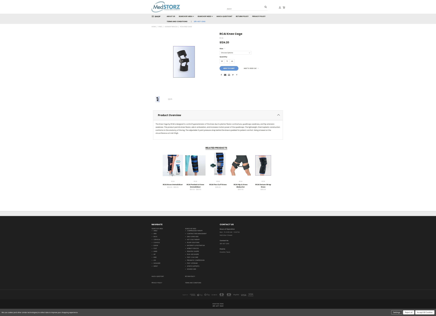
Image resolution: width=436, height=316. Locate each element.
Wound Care (191, 269)
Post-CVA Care (192, 257)
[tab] (218, 115)
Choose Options (172, 167)
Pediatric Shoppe (193, 251)
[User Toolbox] (280, 7)
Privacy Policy (258, 16)
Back (155, 237)
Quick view (172, 163)
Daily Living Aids (192, 237)
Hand (155, 251)
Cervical (157, 239)
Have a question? (224, 16)
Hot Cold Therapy (193, 239)
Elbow (156, 245)
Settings (396, 312)
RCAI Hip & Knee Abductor (241, 185)
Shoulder (157, 263)
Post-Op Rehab (192, 263)
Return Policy (242, 16)
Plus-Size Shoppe (193, 254)
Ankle (155, 231)
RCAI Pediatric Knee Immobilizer (195, 185)
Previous (430, 307)
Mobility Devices (193, 248)
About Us (171, 16)
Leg (155, 260)
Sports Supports (193, 266)
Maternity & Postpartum (196, 245)
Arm (155, 234)
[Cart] (284, 7)
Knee (155, 257)
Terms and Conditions (177, 21)
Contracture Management (197, 234)
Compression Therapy (195, 231)
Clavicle (157, 242)
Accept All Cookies (425, 312)
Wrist (156, 266)
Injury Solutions (193, 242)
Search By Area (186, 16)
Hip (154, 254)
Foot (155, 248)
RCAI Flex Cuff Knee (218, 184)
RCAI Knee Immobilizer (173, 184)
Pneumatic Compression (195, 260)
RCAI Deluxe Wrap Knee (263, 185)
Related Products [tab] (216, 147)
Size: (222, 49)
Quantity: (223, 57)
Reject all (408, 312)
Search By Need (205, 16)
